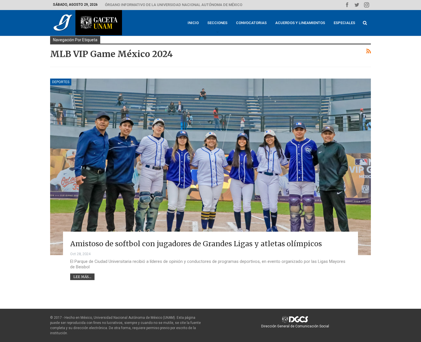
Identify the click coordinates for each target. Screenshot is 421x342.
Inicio (193, 23)
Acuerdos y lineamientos (300, 23)
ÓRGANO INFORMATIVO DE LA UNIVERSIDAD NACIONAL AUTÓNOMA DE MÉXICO (173, 5)
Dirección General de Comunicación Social (295, 326)
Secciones (217, 23)
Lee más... (82, 277)
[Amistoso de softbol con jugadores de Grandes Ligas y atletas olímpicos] (210, 167)
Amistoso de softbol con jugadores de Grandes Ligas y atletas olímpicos (196, 243)
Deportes (60, 82)
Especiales (344, 23)
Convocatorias (251, 23)
